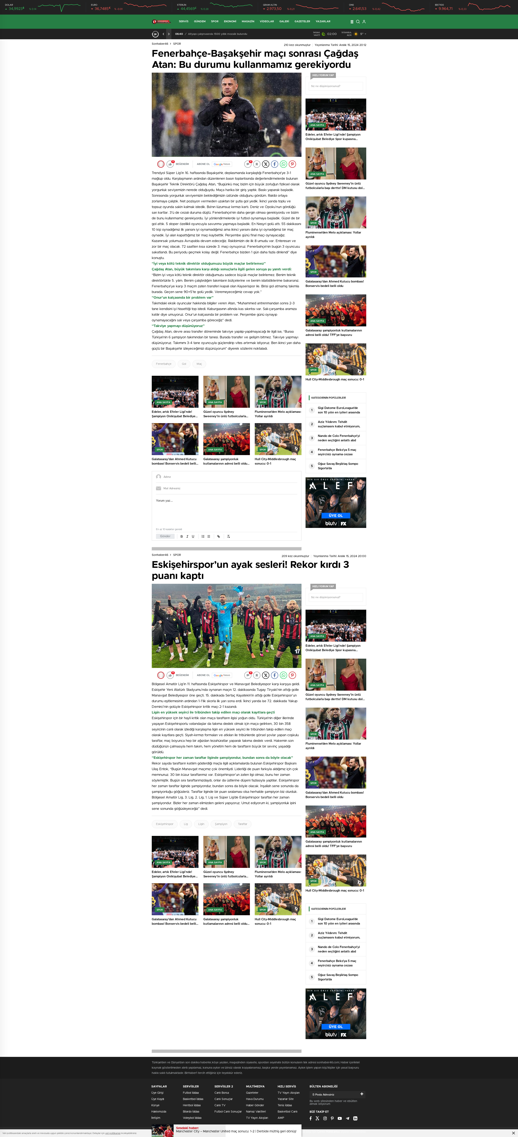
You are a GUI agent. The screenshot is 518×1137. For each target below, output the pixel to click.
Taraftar (242, 824)
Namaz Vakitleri (256, 1111)
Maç (199, 364)
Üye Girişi (157, 1092)
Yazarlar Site (286, 1099)
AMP (281, 1118)
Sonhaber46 (160, 43)
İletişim (155, 1118)
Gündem (200, 21)
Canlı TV (219, 1105)
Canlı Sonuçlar (223, 1099)
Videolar (267, 21)
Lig (186, 824)
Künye (155, 1105)
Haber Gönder (255, 1105)
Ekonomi (230, 21)
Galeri (284, 21)
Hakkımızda (158, 1111)
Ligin (201, 824)
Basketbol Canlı (287, 1111)
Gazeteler (302, 21)
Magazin (248, 21)
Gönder (165, 536)
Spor (214, 21)
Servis (184, 21)
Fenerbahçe (163, 364)
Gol (184, 364)
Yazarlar (323, 21)
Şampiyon (221, 824)
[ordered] (203, 536)
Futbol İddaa (191, 1092)
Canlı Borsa (221, 1092)
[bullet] (208, 536)
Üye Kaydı (157, 1099)
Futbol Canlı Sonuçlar (228, 1111)
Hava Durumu (255, 1099)
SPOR (177, 43)
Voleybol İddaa (192, 1118)
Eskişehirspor (164, 824)
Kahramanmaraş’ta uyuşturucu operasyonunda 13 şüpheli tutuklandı (230, 34)
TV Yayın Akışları (257, 1118)
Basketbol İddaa (193, 1099)
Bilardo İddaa (191, 1111)
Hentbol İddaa (192, 1105)
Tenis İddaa (285, 1105)
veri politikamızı (112, 1133)
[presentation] (163, 34)
